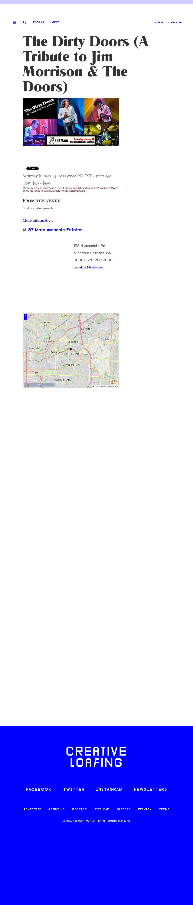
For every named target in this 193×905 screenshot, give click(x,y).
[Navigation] (13, 22)
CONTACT (79, 809)
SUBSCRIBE (175, 22)
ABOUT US (56, 809)
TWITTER (74, 790)
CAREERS (124, 809)
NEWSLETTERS (150, 790)
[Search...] (24, 22)
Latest (54, 22)
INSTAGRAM (109, 790)
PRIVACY (145, 809)
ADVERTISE (32, 809)
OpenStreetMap (101, 386)
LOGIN (159, 22)
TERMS (164, 809)
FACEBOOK (39, 790)
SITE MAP (101, 809)
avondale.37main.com (88, 267)
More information (38, 220)
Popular (38, 22)
